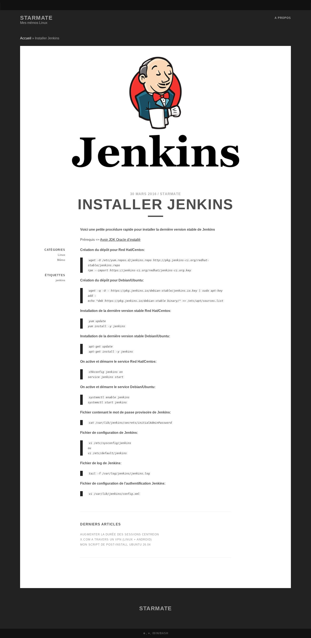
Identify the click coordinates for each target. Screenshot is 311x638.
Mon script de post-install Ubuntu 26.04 (115, 544)
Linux (61, 254)
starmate (170, 194)
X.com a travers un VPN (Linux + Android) (116, 539)
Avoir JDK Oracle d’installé (120, 239)
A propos (283, 17)
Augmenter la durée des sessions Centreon (119, 534)
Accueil (25, 38)
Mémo (61, 260)
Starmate (36, 18)
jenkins (60, 280)
